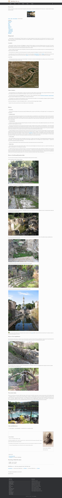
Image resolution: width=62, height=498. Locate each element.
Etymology (9, 33)
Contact (32, 3)
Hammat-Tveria (36, 53)
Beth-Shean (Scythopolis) (44, 95)
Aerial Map (9, 26)
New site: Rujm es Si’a (34, 485)
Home (10, 3)
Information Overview (11, 481)
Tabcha (27, 55)
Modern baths (11, 31)
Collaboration (33, 480)
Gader (9, 24)
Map (9, 23)
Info (18, 3)
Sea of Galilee (15, 18)
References (10, 32)
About (27, 3)
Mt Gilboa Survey (11, 489)
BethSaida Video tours (34, 484)
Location (9, 22)
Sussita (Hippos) (51, 95)
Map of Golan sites (12, 456)
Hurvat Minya (10, 468)
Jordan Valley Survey (11, 488)
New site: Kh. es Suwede (35, 486)
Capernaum (37, 55)
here (32, 332)
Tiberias (43, 53)
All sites (10, 485)
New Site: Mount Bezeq (34, 481)
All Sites (25, 468)
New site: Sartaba (34, 487)
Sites (14, 3)
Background (10, 21)
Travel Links (10, 490)
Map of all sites (11, 486)
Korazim (38, 468)
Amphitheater (11, 30)
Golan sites (11, 457)
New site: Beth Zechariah (35, 489)
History (9, 25)
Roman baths (11, 29)
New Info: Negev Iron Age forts (35, 490)
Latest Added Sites (11, 484)
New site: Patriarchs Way (35, 488)
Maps (23, 3)
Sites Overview (11, 480)
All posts (10, 487)
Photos (9, 27)
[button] (52, 4)
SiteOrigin (35, 496)
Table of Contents (11, 494)
